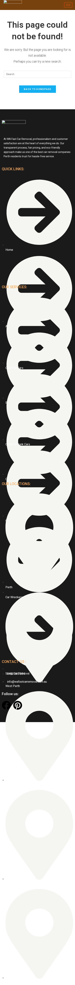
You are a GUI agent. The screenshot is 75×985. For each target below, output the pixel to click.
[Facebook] (6, 705)
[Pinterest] (17, 705)
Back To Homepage (37, 89)
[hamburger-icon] (68, 5)
